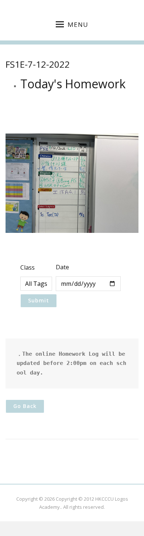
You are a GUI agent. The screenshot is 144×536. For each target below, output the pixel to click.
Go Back (25, 405)
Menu (78, 24)
